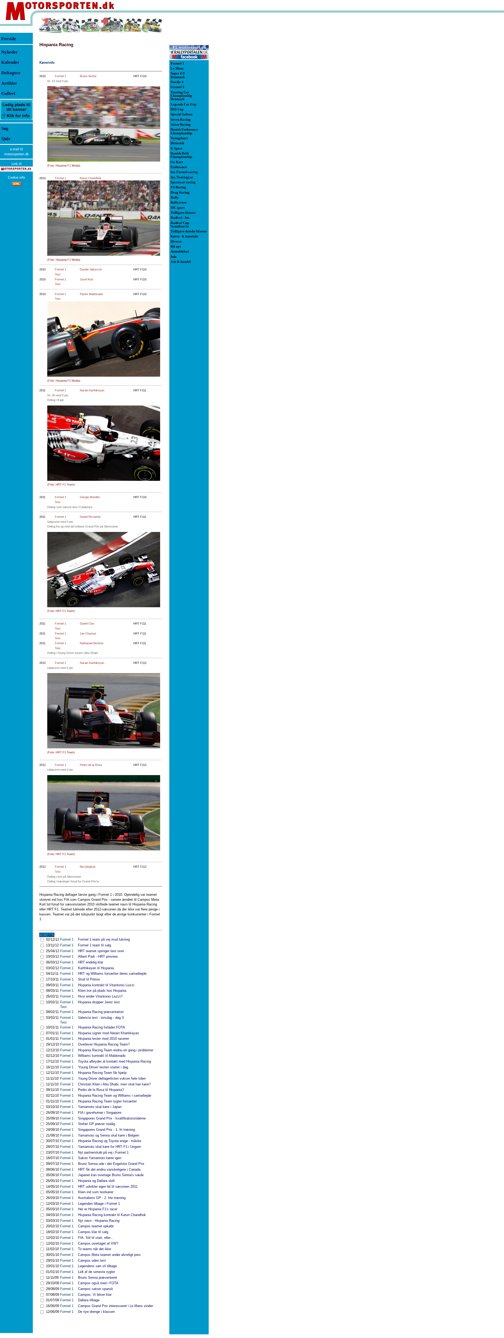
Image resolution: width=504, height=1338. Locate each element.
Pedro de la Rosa (91, 764)
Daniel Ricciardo (90, 516)
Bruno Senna (88, 76)
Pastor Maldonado (91, 294)
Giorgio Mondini (89, 497)
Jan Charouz (88, 633)
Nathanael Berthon (91, 643)
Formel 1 (60, 76)
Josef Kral (86, 279)
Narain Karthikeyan (92, 390)
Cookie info (16, 177)
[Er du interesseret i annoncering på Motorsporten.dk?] (16, 120)
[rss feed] (16, 184)
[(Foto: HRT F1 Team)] (103, 443)
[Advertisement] (236, 95)
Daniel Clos (87, 623)
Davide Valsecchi (91, 269)
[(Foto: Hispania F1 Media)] (103, 339)
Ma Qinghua (87, 866)
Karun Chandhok (90, 178)
